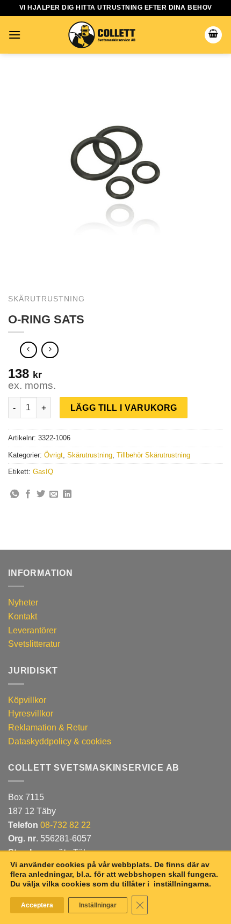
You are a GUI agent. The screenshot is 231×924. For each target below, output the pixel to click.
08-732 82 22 (65, 825)
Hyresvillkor (30, 713)
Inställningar (98, 905)
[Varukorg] (213, 34)
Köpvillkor (27, 700)
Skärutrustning (46, 299)
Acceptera (37, 905)
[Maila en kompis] (53, 494)
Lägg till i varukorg (123, 407)
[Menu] (14, 34)
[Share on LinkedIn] (67, 494)
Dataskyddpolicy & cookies (59, 741)
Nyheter (23, 602)
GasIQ (43, 472)
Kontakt (22, 616)
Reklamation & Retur (48, 727)
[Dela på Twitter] (41, 494)
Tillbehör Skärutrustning (153, 455)
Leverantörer (32, 630)
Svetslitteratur (34, 643)
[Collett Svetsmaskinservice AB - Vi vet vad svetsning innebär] (101, 35)
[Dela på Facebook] (28, 494)
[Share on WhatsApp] (14, 494)
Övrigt (53, 455)
